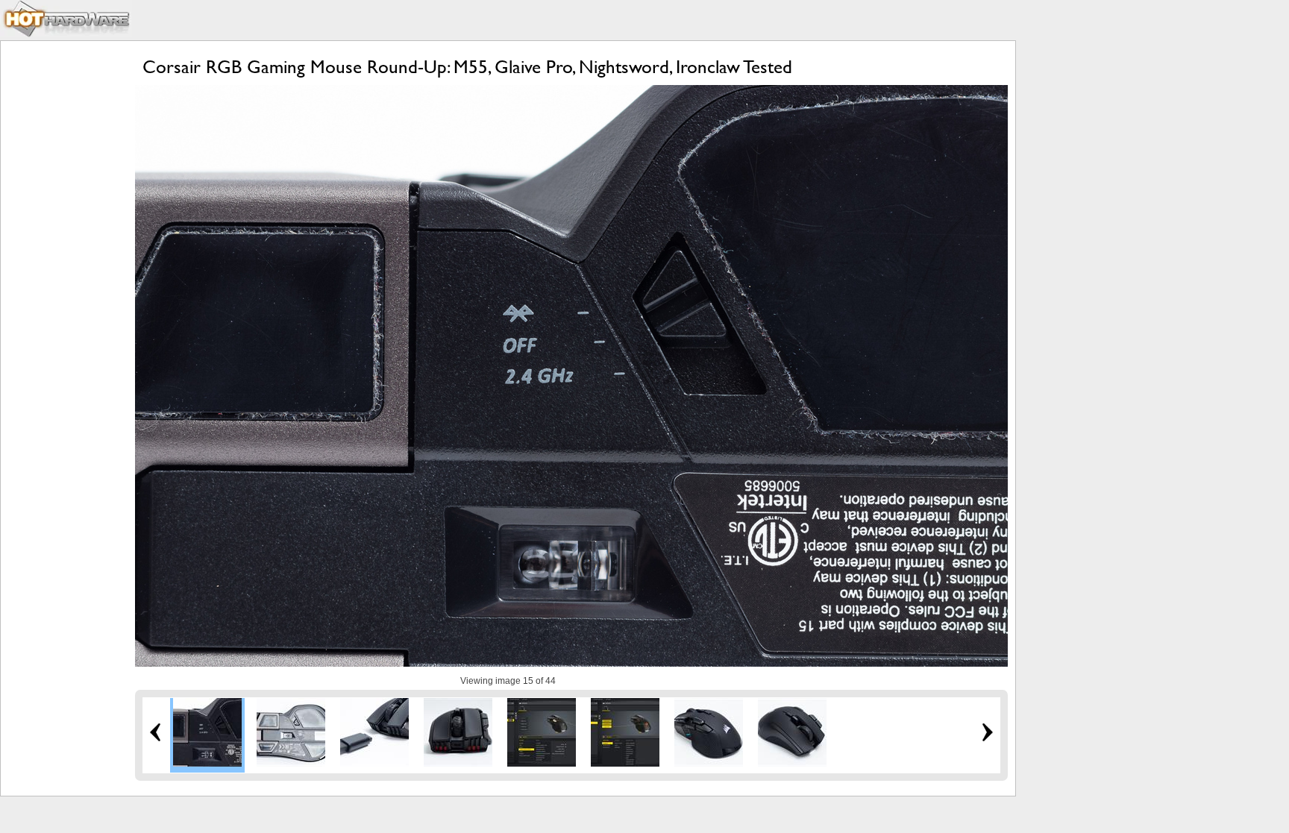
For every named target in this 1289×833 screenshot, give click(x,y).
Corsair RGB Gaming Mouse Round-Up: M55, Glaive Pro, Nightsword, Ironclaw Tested (467, 67)
